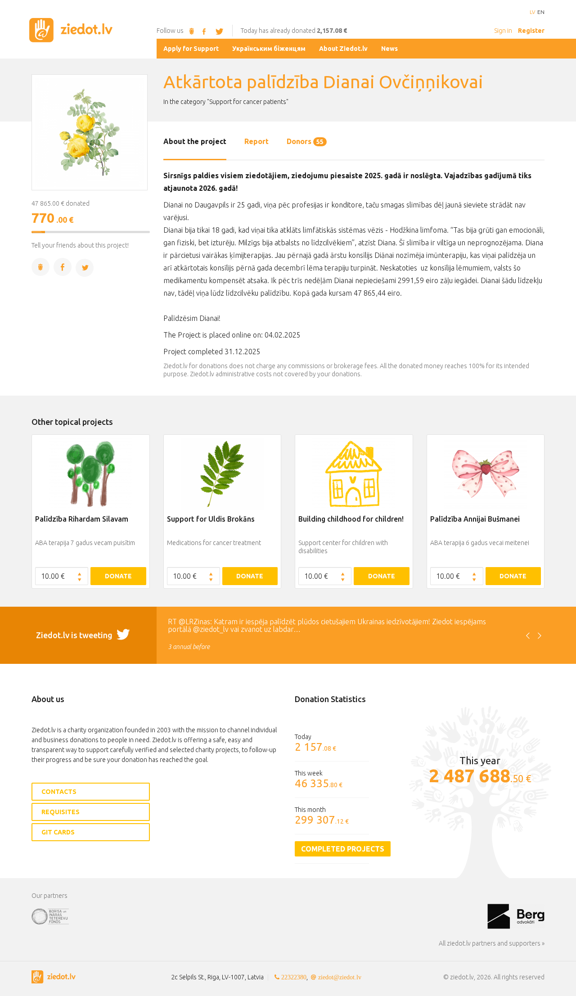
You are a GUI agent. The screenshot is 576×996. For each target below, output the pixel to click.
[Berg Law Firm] (515, 916)
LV (532, 12)
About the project (194, 141)
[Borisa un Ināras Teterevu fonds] (259, 916)
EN (540, 12)
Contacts (58, 791)
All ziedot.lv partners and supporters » (491, 943)
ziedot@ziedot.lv (339, 977)
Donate (118, 576)
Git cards (58, 832)
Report (256, 141)
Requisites (60, 812)
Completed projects (342, 849)
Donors (305, 141)
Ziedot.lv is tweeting (75, 635)
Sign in (503, 30)
